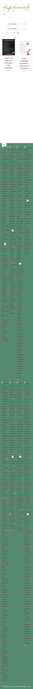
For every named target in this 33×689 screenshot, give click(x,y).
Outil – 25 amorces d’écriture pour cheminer (9, 63)
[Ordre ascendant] (24, 24)
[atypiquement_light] (16, 3)
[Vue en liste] (17, 32)
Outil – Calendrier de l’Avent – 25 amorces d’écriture (24, 63)
